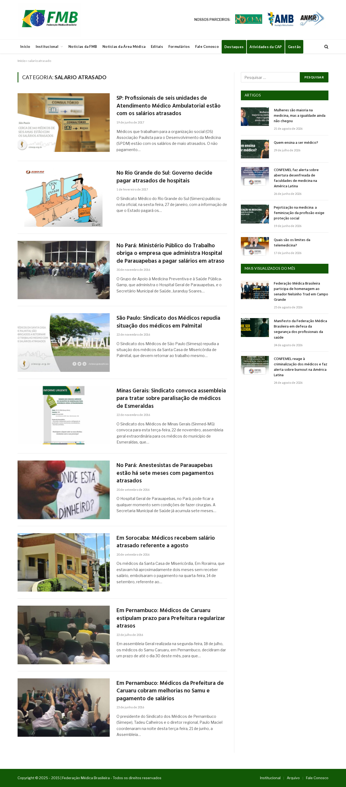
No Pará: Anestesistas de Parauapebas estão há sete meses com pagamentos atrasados (165, 473)
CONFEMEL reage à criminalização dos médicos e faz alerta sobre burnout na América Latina (300, 367)
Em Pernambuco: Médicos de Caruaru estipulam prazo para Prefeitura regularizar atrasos (171, 618)
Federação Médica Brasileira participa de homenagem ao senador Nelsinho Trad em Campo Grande (301, 292)
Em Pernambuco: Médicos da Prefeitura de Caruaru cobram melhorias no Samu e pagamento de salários (170, 691)
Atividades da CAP (265, 47)
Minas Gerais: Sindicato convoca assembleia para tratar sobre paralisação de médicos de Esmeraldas (171, 399)
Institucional (47, 46)
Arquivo (293, 778)
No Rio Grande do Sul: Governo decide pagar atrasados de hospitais (164, 177)
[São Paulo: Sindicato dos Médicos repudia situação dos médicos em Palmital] (64, 342)
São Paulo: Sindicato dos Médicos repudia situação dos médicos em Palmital (168, 322)
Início (25, 46)
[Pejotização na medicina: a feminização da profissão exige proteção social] (255, 214)
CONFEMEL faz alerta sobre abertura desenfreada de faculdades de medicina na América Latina (296, 178)
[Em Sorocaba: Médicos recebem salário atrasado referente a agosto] (64, 562)
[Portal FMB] (49, 19)
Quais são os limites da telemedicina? (292, 243)
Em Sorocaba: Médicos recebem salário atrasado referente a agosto (166, 542)
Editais (157, 46)
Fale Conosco (207, 46)
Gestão (294, 47)
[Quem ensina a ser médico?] (255, 149)
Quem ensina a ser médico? (296, 143)
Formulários (179, 46)
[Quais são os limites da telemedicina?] (255, 246)
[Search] (325, 47)
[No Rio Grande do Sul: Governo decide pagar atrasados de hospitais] (64, 197)
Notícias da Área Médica (123, 46)
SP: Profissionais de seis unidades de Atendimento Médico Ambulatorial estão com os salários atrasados (169, 106)
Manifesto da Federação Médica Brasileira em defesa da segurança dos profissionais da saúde (300, 329)
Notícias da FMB (82, 46)
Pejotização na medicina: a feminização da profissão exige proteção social (299, 213)
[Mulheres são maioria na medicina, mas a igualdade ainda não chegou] (255, 116)
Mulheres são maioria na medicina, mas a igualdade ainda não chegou (299, 116)
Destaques (234, 47)
